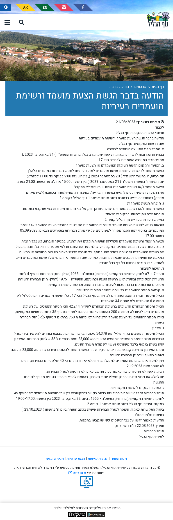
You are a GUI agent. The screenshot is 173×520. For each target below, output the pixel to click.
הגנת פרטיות (76, 458)
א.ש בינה (77, 473)
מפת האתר (119, 458)
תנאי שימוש (55, 458)
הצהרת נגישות (98, 458)
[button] (21, 22)
